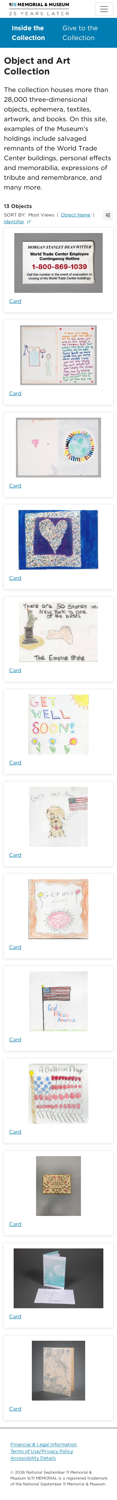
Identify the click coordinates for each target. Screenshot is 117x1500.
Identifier (14, 221)
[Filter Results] (108, 215)
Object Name (75, 214)
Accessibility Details (33, 1458)
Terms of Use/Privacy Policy (41, 1451)
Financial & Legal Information (43, 1444)
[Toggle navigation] (104, 9)
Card (15, 301)
